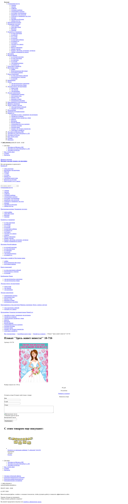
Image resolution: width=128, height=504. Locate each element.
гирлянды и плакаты (17, 116)
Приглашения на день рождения (17, 102)
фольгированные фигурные (19, 71)
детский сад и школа (17, 44)
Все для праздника (9, 334)
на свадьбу (14, 38)
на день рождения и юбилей (19, 75)
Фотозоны (11, 53)
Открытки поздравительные (16, 111)
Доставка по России (14, 135)
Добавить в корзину (64, 393)
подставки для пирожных (18, 13)
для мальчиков (15, 91)
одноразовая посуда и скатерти (20, 124)
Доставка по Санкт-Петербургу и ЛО (19, 133)
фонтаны (13, 28)
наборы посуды (15, 21)
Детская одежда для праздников (17, 86)
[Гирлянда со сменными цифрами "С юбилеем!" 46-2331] (21, 448)
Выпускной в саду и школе (12, 181)
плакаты (13, 46)
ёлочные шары (15, 127)
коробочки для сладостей (18, 14)
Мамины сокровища (14, 103)
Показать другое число (12, 415)
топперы (13, 30)
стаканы (13, 5)
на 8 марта (14, 43)
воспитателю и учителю (18, 77)
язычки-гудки (15, 97)
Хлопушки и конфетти (14, 66)
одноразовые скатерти (17, 11)
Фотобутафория (12, 55)
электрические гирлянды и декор (21, 118)
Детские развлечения (14, 93)
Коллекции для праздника (12, 170)
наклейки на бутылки (17, 19)
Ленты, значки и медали (15, 105)
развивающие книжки (17, 94)
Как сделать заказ (13, 136)
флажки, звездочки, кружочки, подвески (23, 50)
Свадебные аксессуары (11, 178)
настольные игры (16, 96)
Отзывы (10, 138)
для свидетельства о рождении (20, 83)
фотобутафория (15, 122)
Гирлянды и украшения (15, 32)
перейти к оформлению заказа (32, 502)
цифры (13, 69)
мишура (13, 119)
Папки (10, 82)
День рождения (8, 168)
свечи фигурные (16, 27)
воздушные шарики (17, 72)
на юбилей (14, 35)
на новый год (15, 41)
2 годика (6, 175)
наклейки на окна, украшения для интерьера (24, 114)
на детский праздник (17, 57)
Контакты (10, 139)
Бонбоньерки (11, 80)
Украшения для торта (14, 24)
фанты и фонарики (16, 47)
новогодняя (14, 88)
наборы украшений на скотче (20, 52)
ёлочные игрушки (16, 125)
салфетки (14, 8)
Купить (10, 454)
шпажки (13, 17)
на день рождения (16, 33)
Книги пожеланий (13, 74)
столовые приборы (16, 10)
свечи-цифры (15, 25)
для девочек (14, 89)
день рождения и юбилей (18, 107)
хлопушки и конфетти (17, 130)
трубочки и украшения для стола (21, 16)
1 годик (6, 173)
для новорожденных (17, 63)
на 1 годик (14, 36)
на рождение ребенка (17, 39)
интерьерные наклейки (18, 100)
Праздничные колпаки (14, 22)
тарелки (13, 7)
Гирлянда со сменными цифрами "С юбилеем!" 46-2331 (24, 450)
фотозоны (14, 121)
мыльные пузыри (16, 99)
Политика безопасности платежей (14, 477)
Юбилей (6, 172)
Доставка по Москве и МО (16, 132)
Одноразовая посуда (14, 3)
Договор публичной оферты (12, 476)
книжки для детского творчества (21, 128)
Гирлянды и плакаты (39, 334)
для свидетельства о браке (19, 85)
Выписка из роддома (10, 179)
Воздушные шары (13, 68)
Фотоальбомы (12, 110)
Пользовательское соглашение (13, 480)
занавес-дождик (16, 49)
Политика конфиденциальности (13, 479)
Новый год (11, 113)
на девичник (15, 60)
